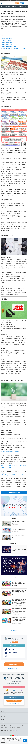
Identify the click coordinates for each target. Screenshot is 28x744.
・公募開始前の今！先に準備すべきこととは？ (13, 48)
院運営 (7, 31)
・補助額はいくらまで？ (7, 44)
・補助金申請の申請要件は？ (8, 46)
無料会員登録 (3, 725)
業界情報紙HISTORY (11, 728)
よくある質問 (21, 725)
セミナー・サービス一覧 (6, 6)
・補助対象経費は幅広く (7, 42)
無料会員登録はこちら (14, 664)
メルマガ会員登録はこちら (14, 492)
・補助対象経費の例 (6, 41)
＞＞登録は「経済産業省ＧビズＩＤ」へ (11, 451)
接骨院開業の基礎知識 (4, 728)
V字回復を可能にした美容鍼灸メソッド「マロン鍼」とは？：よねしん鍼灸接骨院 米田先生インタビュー (19, 620)
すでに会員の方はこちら (14, 668)
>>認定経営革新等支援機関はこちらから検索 (12, 475)
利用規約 (2, 727)
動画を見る (21, 6)
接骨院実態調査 (18, 727)
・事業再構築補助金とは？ (8, 39)
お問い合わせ (11, 725)
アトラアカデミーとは (11, 727)
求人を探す (16, 728)
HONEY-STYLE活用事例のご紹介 (18, 529)
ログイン (7, 725)
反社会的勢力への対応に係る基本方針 (6, 732)
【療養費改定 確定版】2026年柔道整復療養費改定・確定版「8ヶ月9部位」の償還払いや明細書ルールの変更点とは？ (19, 610)
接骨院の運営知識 (12, 31)
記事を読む (14, 6)
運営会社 (6, 727)
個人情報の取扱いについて (13, 730)
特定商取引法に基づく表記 (4, 730)
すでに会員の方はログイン (14, 703)
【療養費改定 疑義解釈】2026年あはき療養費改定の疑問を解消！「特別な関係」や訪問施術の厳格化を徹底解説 (19, 583)
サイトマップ (16, 725)
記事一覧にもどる (14, 630)
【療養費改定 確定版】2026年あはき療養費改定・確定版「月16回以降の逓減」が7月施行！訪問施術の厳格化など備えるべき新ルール (19, 601)
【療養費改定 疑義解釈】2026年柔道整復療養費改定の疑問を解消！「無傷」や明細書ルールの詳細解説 (19, 592)
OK (24, 740)
